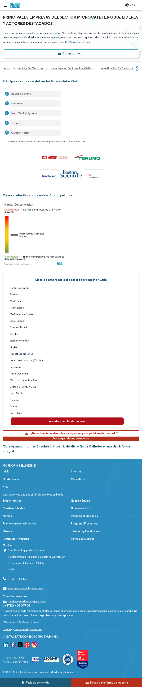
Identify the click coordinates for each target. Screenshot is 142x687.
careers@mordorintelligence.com (22, 629)
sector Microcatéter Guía (75, 42)
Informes (76, 471)
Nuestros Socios (80, 508)
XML (5, 486)
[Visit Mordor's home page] (15, 5)
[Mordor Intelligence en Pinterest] (27, 645)
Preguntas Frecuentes (84, 523)
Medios (7, 516)
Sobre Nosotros (12, 500)
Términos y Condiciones (86, 531)
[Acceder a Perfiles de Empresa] (67, 421)
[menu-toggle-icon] (5, 5)
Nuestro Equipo (80, 500)
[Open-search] (134, 5)
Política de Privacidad (16, 538)
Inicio (6, 471)
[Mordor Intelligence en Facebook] (13, 645)
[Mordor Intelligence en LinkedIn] (6, 645)
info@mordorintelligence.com (25, 588)
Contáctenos (11, 479)
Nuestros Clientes (14, 508)
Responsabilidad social (85, 516)
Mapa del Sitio (79, 479)
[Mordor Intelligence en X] (20, 645)
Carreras (8, 531)
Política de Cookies (82, 538)
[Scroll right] (137, 68)
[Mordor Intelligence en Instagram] (34, 645)
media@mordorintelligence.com (27, 601)
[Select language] (127, 5)
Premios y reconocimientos (19, 523)
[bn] (71, 53)
